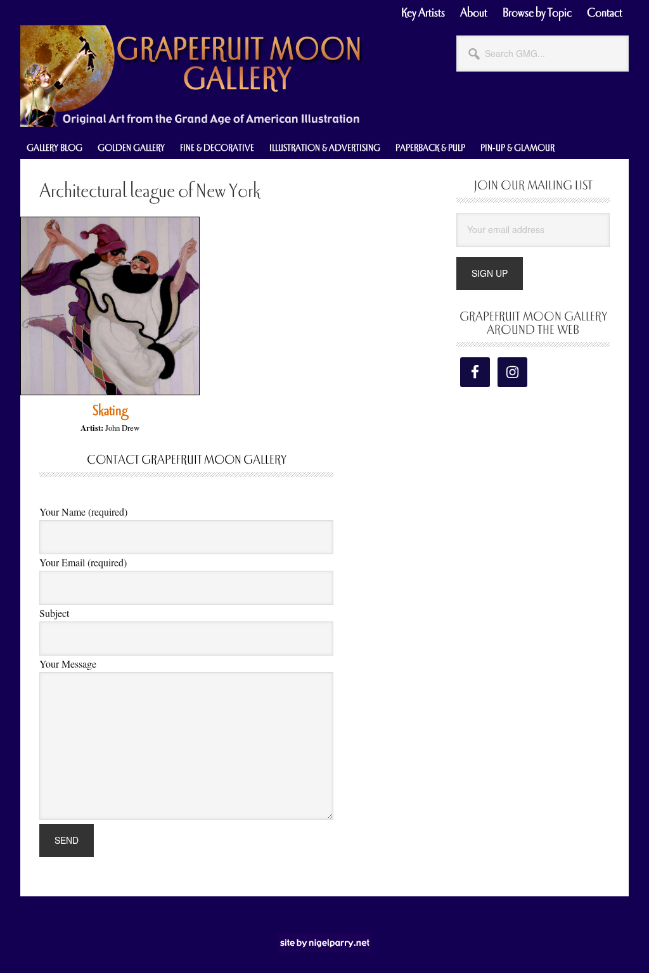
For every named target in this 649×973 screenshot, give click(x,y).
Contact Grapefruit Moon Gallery (186, 460)
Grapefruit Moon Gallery (191, 76)
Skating (110, 410)
